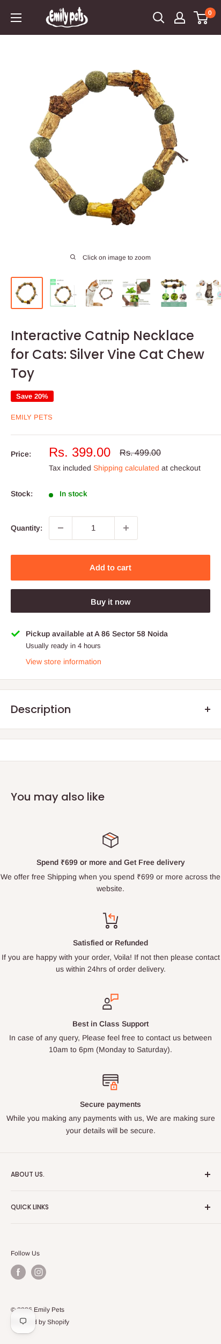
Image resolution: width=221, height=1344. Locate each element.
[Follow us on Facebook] (18, 1272)
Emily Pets (32, 417)
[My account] (179, 18)
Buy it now (110, 601)
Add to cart (110, 567)
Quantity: (26, 528)
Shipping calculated (126, 468)
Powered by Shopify (40, 1322)
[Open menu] (16, 17)
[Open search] (159, 18)
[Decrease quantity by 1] (60, 528)
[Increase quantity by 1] (126, 528)
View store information (63, 661)
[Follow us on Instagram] (38, 1272)
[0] (201, 17)
